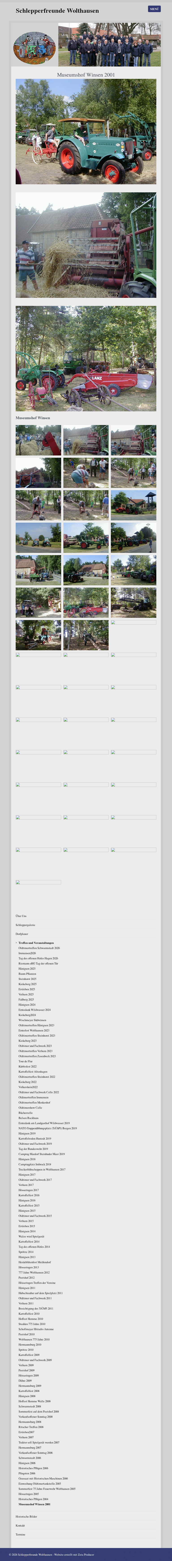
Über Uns (21, 916)
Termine (20, 1534)
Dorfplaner (22, 934)
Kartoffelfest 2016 (29, 1195)
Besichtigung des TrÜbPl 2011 (36, 1308)
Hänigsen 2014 (27, 1231)
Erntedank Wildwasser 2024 (35, 1010)
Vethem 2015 (26, 1221)
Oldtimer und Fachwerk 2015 (35, 1216)
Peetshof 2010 (26, 1334)
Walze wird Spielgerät (31, 1236)
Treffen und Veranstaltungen (36, 943)
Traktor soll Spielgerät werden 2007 (39, 1442)
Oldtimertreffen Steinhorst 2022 (37, 1077)
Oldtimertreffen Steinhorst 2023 (37, 1035)
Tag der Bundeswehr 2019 (33, 1149)
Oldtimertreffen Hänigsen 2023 (36, 1025)
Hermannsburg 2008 (30, 1422)
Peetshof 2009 (26, 1370)
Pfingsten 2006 (27, 1473)
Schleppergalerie (25, 925)
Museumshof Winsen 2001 (34, 1504)
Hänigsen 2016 (27, 1200)
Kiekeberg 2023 (28, 1041)
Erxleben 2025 (27, 989)
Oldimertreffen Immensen (33, 1097)
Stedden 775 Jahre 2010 (32, 1324)
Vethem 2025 (26, 994)
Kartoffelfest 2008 (29, 1391)
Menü (154, 9)
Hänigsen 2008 (27, 1396)
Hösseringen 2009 (29, 1375)
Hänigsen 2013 (27, 1257)
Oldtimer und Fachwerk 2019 (35, 1144)
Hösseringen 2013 (29, 1267)
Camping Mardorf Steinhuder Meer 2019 (42, 1154)
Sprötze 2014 (26, 1252)
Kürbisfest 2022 (28, 1066)
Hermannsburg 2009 (30, 1386)
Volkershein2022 (28, 1087)
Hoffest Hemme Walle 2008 (35, 1401)
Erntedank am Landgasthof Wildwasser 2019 (44, 1123)
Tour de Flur (25, 1061)
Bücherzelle (26, 1113)
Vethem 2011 (26, 1303)
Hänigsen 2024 (27, 1005)
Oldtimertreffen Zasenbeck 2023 (37, 1056)
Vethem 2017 (26, 1185)
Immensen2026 (27, 953)
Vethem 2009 (26, 1365)
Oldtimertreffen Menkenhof (34, 1102)
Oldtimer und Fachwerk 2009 (35, 1360)
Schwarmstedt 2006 (30, 1458)
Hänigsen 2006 (27, 1463)
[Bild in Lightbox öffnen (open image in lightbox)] (86, 131)
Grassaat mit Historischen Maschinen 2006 (43, 1478)
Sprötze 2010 (26, 1350)
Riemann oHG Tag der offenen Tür (38, 963)
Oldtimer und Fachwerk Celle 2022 (39, 1092)
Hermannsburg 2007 (30, 1447)
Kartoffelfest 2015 (29, 1205)
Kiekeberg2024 (27, 1015)
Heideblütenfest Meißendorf (35, 1262)
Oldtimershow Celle (30, 1108)
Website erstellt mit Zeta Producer (74, 1554)
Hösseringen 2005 (29, 1494)
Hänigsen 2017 (27, 1174)
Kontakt (20, 1525)
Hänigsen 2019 (27, 1133)
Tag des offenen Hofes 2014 (34, 1247)
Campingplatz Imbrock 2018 (35, 1164)
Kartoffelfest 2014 (29, 1241)
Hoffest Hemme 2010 (31, 1319)
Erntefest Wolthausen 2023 (34, 1030)
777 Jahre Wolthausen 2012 (34, 1272)
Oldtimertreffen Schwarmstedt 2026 (39, 948)
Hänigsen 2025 (27, 968)
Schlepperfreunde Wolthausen (57, 10)
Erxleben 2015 (27, 1226)
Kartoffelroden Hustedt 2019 (35, 1138)
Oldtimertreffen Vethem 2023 (35, 1051)
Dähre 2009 (25, 1380)
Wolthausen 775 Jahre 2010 (34, 1339)
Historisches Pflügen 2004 (33, 1499)
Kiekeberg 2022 (28, 1082)
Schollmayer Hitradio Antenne (36, 1329)
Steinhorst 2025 (27, 979)
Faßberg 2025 (26, 999)
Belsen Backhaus (29, 1118)
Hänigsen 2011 (27, 1288)
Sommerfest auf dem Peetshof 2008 (39, 1411)
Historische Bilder (26, 1516)
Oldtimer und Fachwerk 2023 (35, 1046)
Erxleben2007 (26, 1432)
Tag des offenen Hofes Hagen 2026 (38, 958)
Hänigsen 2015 (27, 1211)
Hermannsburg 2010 (30, 1344)
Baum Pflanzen (27, 974)
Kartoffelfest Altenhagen (33, 1071)
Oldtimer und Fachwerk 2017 (35, 1180)
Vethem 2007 (26, 1437)
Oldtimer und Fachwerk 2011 (35, 1298)
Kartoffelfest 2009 (29, 1355)
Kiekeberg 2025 (28, 984)
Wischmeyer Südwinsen (32, 1020)
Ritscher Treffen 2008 (31, 1427)
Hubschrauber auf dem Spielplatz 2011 (41, 1293)
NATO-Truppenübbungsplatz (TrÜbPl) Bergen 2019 (48, 1128)
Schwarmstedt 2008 (30, 1406)
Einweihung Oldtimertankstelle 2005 (40, 1484)
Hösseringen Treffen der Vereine (37, 1283)
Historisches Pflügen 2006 (33, 1468)
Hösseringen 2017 (29, 1190)
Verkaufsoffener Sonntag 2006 (36, 1453)
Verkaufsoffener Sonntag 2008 (36, 1417)
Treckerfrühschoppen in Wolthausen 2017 (42, 1169)
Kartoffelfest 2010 (29, 1314)
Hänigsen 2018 (27, 1159)
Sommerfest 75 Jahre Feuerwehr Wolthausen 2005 (47, 1489)
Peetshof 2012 (26, 1277)
